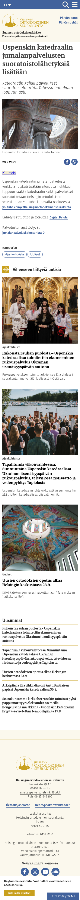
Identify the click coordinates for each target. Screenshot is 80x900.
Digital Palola (58, 217)
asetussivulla (13, 885)
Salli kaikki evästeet (19, 893)
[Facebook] (25, 872)
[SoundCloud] (55, 872)
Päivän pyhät (68, 22)
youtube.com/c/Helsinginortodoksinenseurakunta (36, 207)
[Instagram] (35, 872)
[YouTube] (45, 872)
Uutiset (35, 254)
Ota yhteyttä (61, 896)
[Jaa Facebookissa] (67, 162)
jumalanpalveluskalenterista (22, 233)
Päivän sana (69, 18)
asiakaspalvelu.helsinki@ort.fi (40, 792)
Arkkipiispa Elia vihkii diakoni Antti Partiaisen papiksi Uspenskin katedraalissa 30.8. (35, 688)
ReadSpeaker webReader (52, 805)
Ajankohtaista (14, 254)
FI (6, 5)
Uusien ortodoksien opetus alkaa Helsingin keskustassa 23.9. (34, 674)
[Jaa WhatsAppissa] (74, 162)
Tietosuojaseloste (18, 805)
